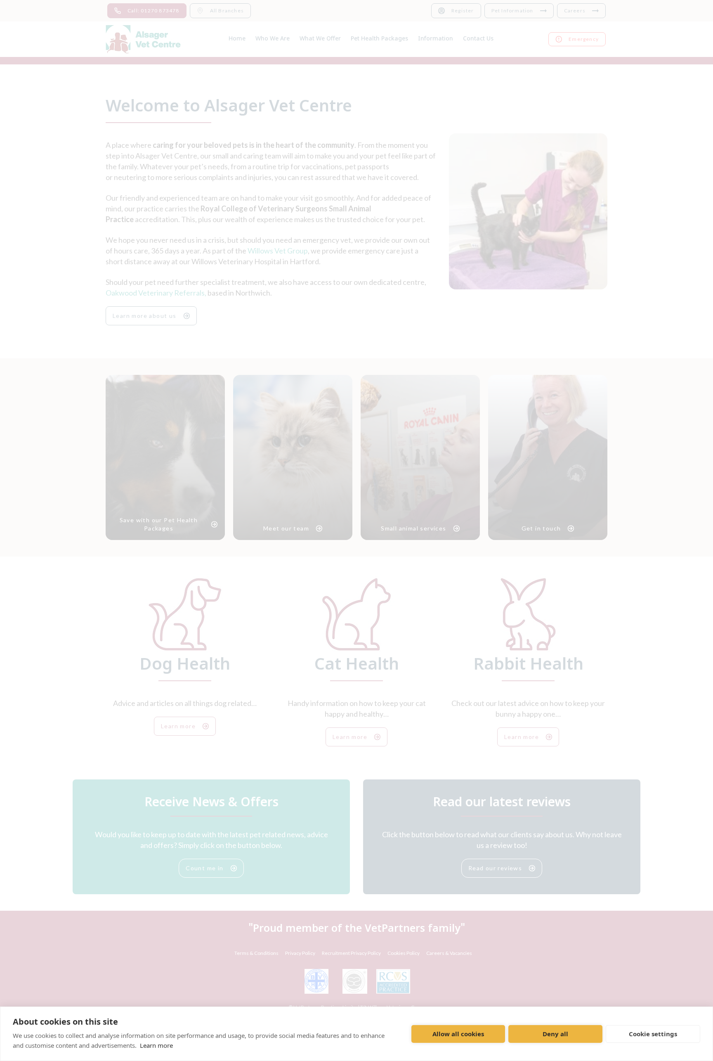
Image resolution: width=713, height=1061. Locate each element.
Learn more (156, 1045)
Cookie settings (653, 1034)
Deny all (555, 1034)
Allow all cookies (458, 1034)
